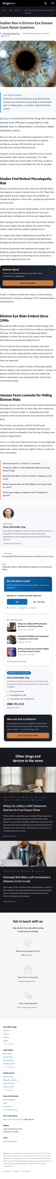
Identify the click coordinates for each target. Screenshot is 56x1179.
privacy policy (26, 1171)
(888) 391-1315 (15, 703)
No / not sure (39, 602)
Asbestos (27, 871)
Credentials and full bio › (12, 543)
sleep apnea (41, 797)
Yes (17, 602)
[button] (52, 3)
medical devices (24, 800)
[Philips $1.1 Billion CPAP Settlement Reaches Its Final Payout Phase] (28, 780)
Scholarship (7, 1171)
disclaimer (16, 1171)
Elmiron (17, 10)
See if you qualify (28, 283)
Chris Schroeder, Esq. (11, 33)
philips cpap (29, 797)
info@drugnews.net (10, 1141)
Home (3, 10)
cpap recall (11, 800)
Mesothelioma (39, 871)
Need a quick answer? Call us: (18, 1119)
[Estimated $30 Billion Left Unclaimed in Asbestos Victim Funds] (28, 854)
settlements (38, 800)
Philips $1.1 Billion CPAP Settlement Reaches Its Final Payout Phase (24, 807)
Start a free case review (28, 735)
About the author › (13, 708)
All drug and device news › (17, 661)
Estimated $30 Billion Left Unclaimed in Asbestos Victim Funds (27, 879)
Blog (10, 10)
